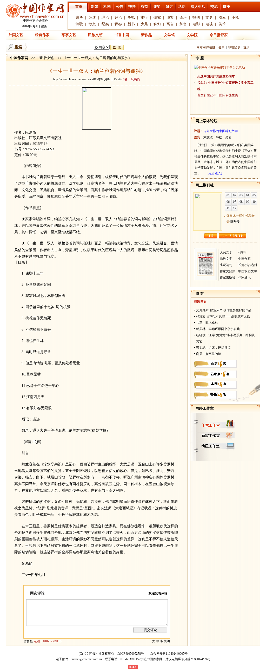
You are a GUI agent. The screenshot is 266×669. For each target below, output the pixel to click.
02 (234, 195)
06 (228, 202)
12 (234, 208)
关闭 (167, 641)
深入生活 (198, 7)
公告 (119, 7)
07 (234, 202)
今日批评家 (219, 35)
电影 (196, 24)
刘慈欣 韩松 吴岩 (217, 137)
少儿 (144, 24)
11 (228, 208)
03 (241, 195)
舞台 (183, 24)
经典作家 (42, 35)
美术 (222, 24)
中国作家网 (19, 58)
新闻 (94, 7)
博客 (170, 18)
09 (247, 202)
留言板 (28, 641)
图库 (222, 18)
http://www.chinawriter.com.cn (72, 79)
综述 (92, 18)
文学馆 (169, 35)
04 (247, 195)
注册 (246, 47)
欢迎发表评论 (158, 593)
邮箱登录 (234, 47)
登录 (221, 47)
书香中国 (122, 35)
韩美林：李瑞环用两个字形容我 (218, 329)
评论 (118, 18)
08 (241, 202)
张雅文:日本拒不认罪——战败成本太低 (223, 316)
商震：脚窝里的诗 (208, 354)
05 (254, 195)
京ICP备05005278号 (130, 653)
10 (254, 202)
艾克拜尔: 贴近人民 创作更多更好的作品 (223, 310)
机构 (107, 7)
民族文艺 (95, 35)
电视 (209, 24)
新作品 (146, 35)
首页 (78, 7)
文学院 (192, 35)
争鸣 (131, 18)
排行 (144, 18)
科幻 (157, 24)
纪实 (105, 24)
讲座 (226, 7)
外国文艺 (16, 35)
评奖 (157, 7)
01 (228, 195)
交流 (214, 7)
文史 (209, 18)
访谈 (79, 18)
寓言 (170, 24)
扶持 (132, 7)
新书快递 (46, 58)
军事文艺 (69, 35)
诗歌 (79, 24)
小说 (235, 18)
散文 (92, 24)
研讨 (169, 7)
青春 (118, 24)
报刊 (196, 18)
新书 (131, 24)
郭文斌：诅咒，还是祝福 (213, 347)
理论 (105, 18)
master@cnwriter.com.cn (86, 659)
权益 (144, 7)
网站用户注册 (205, 47)
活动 (181, 7)
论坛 (183, 18)
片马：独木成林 (207, 322)
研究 (157, 18)
